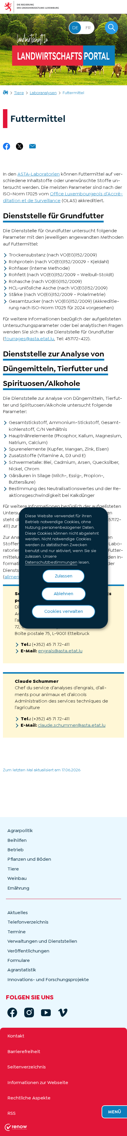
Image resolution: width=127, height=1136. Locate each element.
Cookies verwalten (63, 612)
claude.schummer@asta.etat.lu (71, 725)
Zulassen (63, 576)
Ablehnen (63, 594)
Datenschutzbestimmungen (51, 562)
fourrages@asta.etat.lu (29, 338)
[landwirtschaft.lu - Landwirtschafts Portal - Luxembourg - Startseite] (63, 49)
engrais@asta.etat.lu (60, 651)
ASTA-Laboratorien (38, 174)
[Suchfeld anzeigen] (111, 27)
